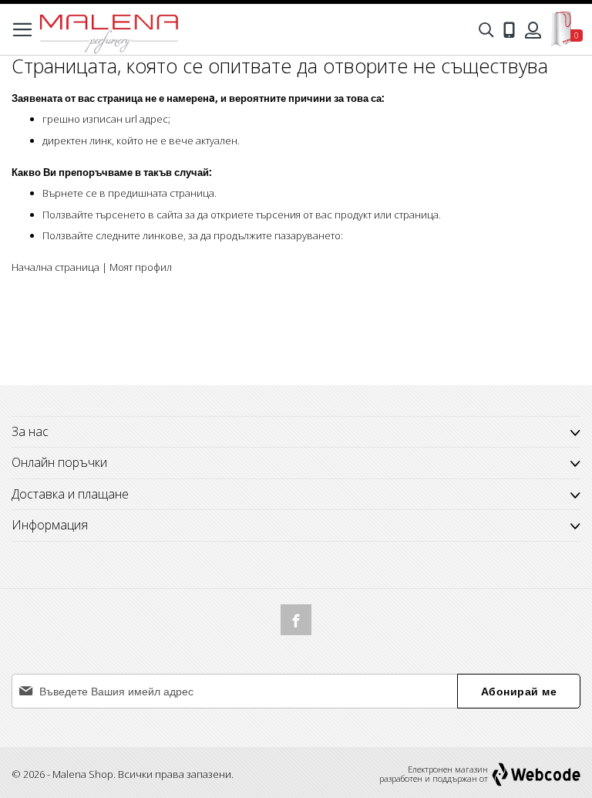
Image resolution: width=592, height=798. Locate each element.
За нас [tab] (30, 431)
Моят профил (140, 267)
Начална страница (55, 267)
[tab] (296, 463)
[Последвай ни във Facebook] (296, 619)
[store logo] (108, 30)
